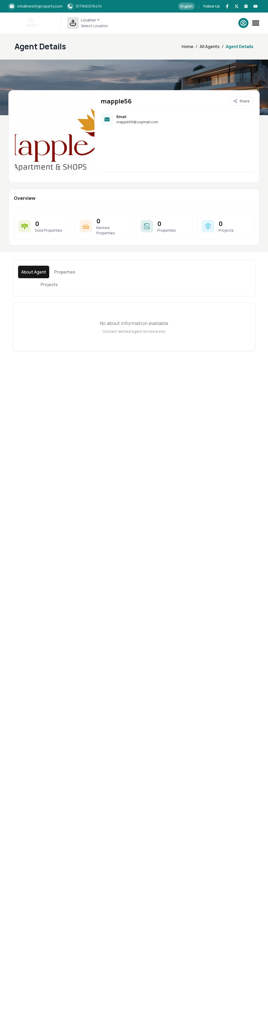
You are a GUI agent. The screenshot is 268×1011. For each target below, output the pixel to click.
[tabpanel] (134, 327)
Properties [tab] (64, 272)
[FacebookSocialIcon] (227, 6)
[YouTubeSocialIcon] (255, 6)
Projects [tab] (49, 284)
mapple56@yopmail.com (137, 121)
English (186, 6)
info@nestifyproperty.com (40, 6)
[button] (87, 23)
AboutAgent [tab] (33, 272)
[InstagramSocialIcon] (246, 6)
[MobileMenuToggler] (256, 23)
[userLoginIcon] (243, 23)
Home (187, 46)
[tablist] (49, 278)
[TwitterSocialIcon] (236, 6)
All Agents (210, 46)
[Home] (31, 23)
